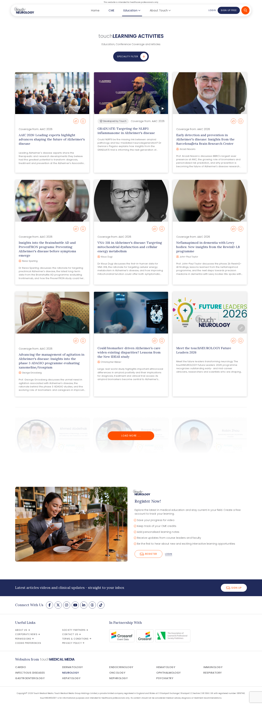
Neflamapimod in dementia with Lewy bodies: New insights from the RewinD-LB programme (208, 247)
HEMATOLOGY (165, 667)
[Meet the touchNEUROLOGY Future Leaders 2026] (210, 312)
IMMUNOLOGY (212, 667)
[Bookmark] (83, 121)
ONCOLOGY (117, 672)
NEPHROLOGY (118, 678)
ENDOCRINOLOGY (121, 667)
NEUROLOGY (70, 672)
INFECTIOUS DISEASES (30, 672)
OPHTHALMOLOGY (168, 672)
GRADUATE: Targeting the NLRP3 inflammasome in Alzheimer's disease (126, 131)
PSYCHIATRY (164, 678)
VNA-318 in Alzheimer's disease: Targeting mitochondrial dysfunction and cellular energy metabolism (129, 247)
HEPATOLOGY (71, 678)
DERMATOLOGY (72, 667)
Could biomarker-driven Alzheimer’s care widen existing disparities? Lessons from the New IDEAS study (129, 352)
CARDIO (20, 667)
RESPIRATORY (212, 672)
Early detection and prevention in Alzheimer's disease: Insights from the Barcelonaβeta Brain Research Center (205, 139)
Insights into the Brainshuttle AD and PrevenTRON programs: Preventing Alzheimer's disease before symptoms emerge (47, 249)
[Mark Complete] (76, 121)
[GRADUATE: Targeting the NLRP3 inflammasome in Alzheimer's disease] (131, 93)
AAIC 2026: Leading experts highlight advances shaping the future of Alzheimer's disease (52, 139)
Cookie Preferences (28, 643)
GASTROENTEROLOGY (30, 678)
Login (212, 10)
